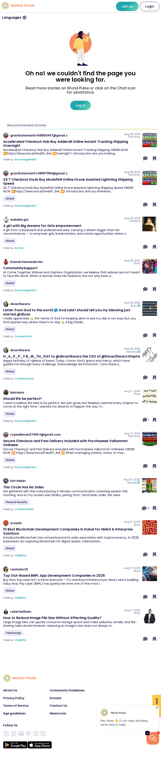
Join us (127, 6)
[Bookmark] (154, 158)
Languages (11, 17)
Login (149, 6)
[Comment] (145, 158)
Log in (80, 105)
